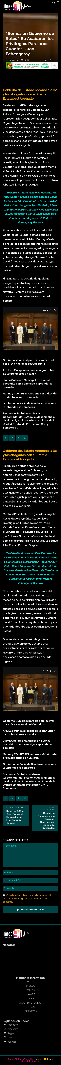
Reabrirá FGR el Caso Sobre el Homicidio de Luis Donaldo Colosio (15, 817)
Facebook (12, 1025)
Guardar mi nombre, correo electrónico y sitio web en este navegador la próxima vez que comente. (28, 898)
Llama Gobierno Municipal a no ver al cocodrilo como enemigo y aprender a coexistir (27, 384)
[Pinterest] (19, 438)
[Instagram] (5, 1029)
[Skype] (5, 1033)
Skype (10, 1033)
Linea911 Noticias (43, 1059)
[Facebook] (6, 438)
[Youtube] (5, 1042)
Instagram (12, 1029)
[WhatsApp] (25, 438)
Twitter (11, 1037)
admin (14, 60)
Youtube (11, 1042)
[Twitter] (12, 438)
